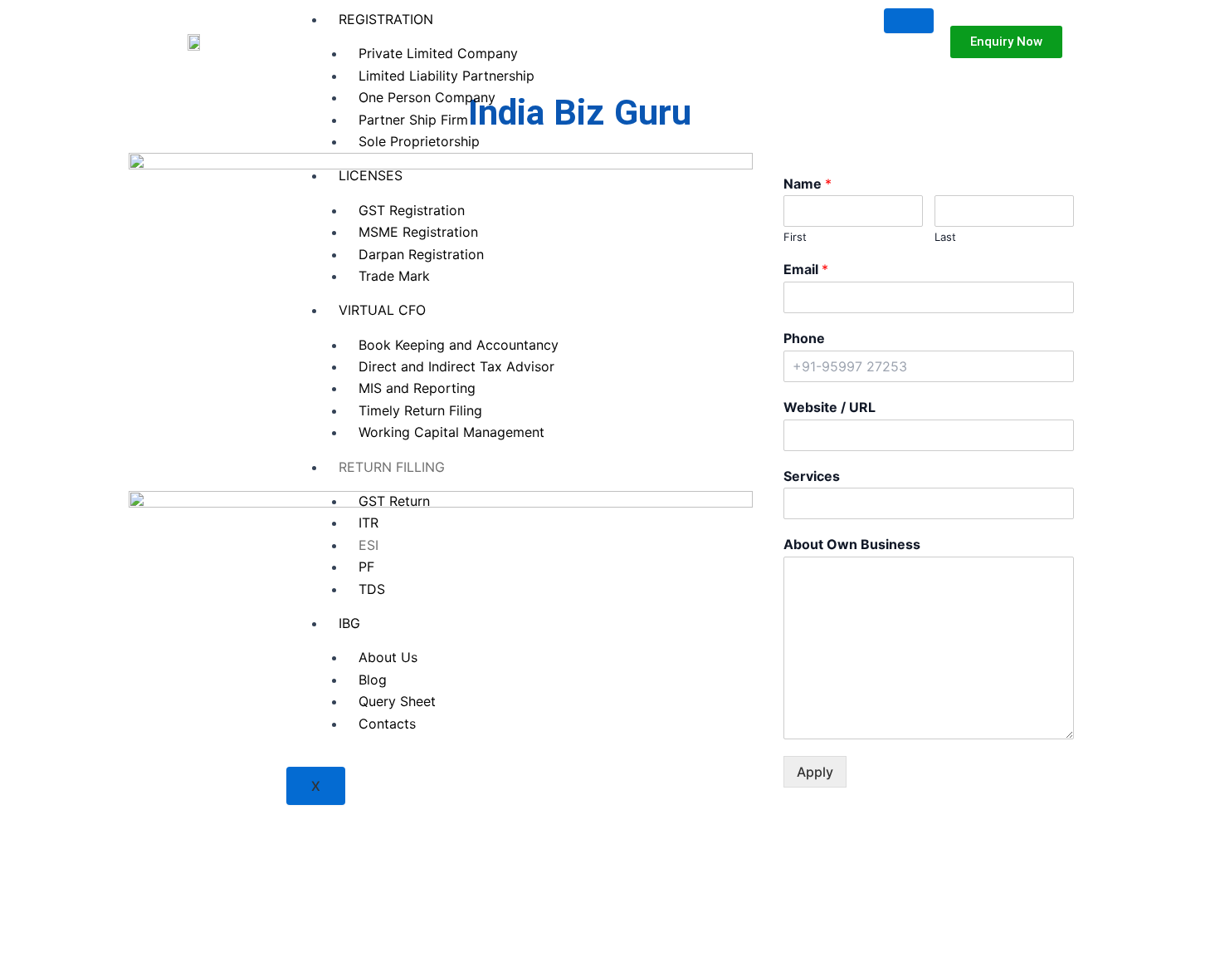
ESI (368, 545)
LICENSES (371, 175)
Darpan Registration (421, 254)
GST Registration (412, 210)
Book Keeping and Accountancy (459, 344)
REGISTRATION (386, 19)
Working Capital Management (451, 432)
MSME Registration (418, 231)
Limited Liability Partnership (446, 75)
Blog (373, 679)
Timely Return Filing (420, 410)
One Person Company (427, 97)
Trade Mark (394, 275)
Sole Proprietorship (419, 141)
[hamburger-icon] (909, 20)
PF (366, 566)
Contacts (387, 723)
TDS (372, 589)
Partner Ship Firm (413, 119)
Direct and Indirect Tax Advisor (456, 366)
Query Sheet (397, 701)
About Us (388, 657)
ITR (368, 522)
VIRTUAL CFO (382, 310)
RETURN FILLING (392, 467)
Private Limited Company (438, 53)
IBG (349, 623)
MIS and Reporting (417, 388)
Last (945, 236)
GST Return (394, 501)
